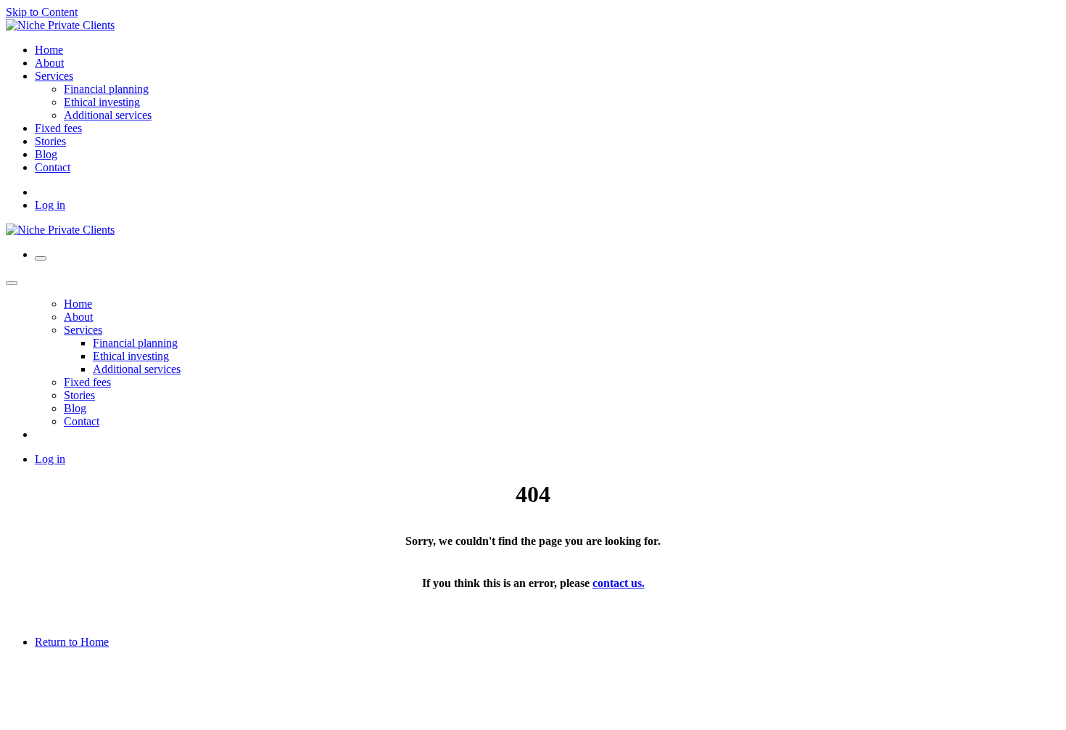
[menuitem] (49, 50)
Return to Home (72, 642)
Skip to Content (42, 12)
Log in (50, 205)
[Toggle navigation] (40, 258)
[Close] (11, 283)
